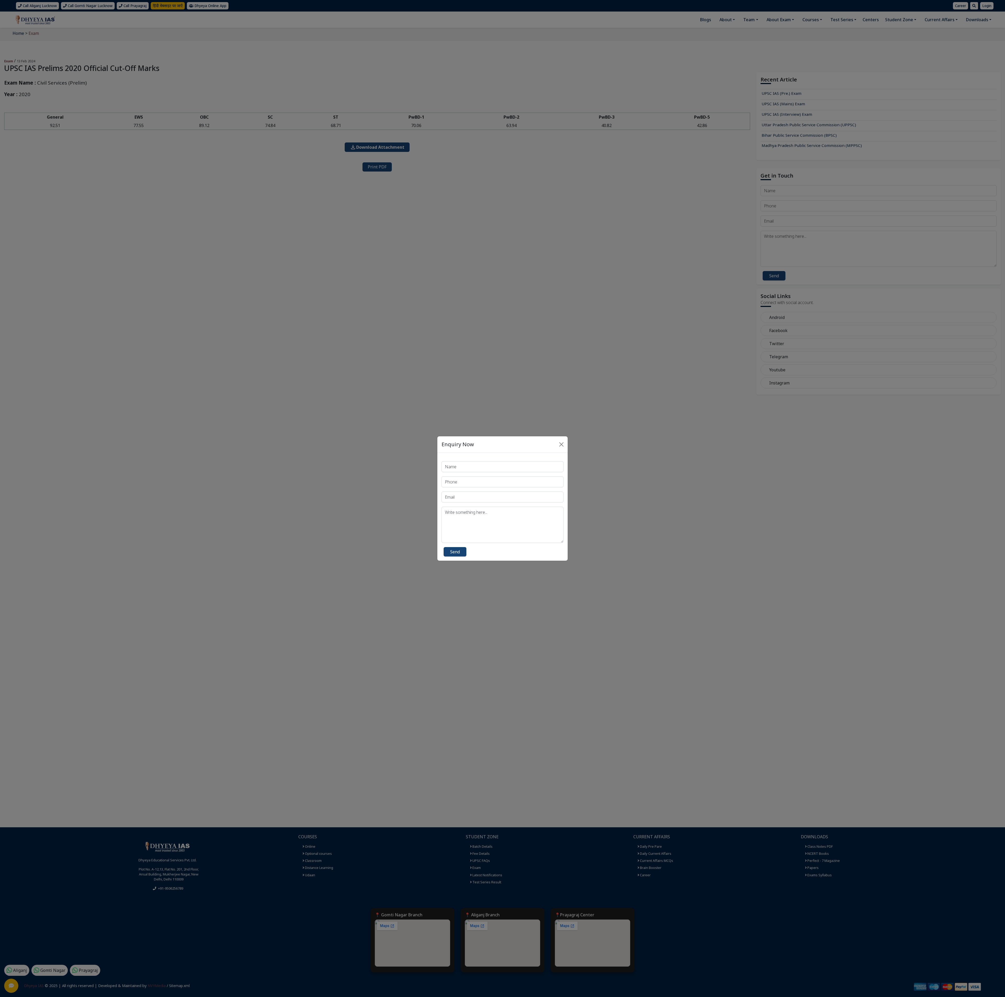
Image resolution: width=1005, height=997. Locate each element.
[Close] (561, 444)
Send (455, 552)
